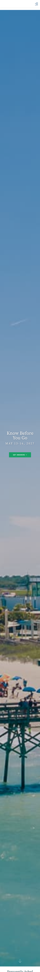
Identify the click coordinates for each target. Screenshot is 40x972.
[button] (36, 3)
